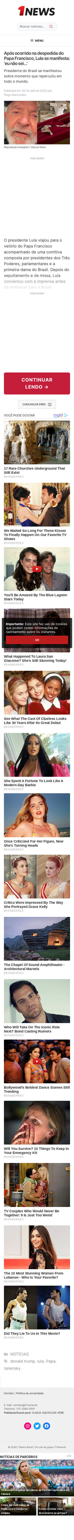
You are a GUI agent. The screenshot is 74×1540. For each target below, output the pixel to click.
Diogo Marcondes (15, 94)
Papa (50, 1361)
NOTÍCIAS (19, 1354)
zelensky (12, 1368)
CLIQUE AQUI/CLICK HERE (48, 1412)
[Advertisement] (37, 197)
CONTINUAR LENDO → (37, 383)
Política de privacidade (30, 1393)
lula (40, 1361)
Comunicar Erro (34, 404)
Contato (9, 1393)
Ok (37, 640)
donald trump (22, 1361)
